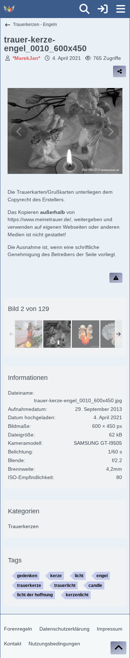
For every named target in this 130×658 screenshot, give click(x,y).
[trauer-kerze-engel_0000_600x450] (28, 334)
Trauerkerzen (23, 526)
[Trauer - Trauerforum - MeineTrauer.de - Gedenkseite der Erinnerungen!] (9, 9)
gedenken (27, 575)
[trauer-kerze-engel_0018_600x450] (114, 334)
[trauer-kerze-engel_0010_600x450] (57, 334)
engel (102, 575)
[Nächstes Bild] (110, 132)
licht (79, 575)
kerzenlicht (77, 594)
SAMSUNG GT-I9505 (98, 443)
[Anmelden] (102, 9)
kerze (56, 575)
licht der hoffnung (35, 594)
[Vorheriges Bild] (19, 132)
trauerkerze (29, 585)
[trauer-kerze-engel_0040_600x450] (85, 334)
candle (95, 585)
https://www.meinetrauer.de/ (39, 219)
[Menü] (120, 9)
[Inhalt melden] (115, 278)
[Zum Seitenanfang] (118, 647)
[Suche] (84, 9)
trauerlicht (64, 585)
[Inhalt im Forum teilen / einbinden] (119, 71)
